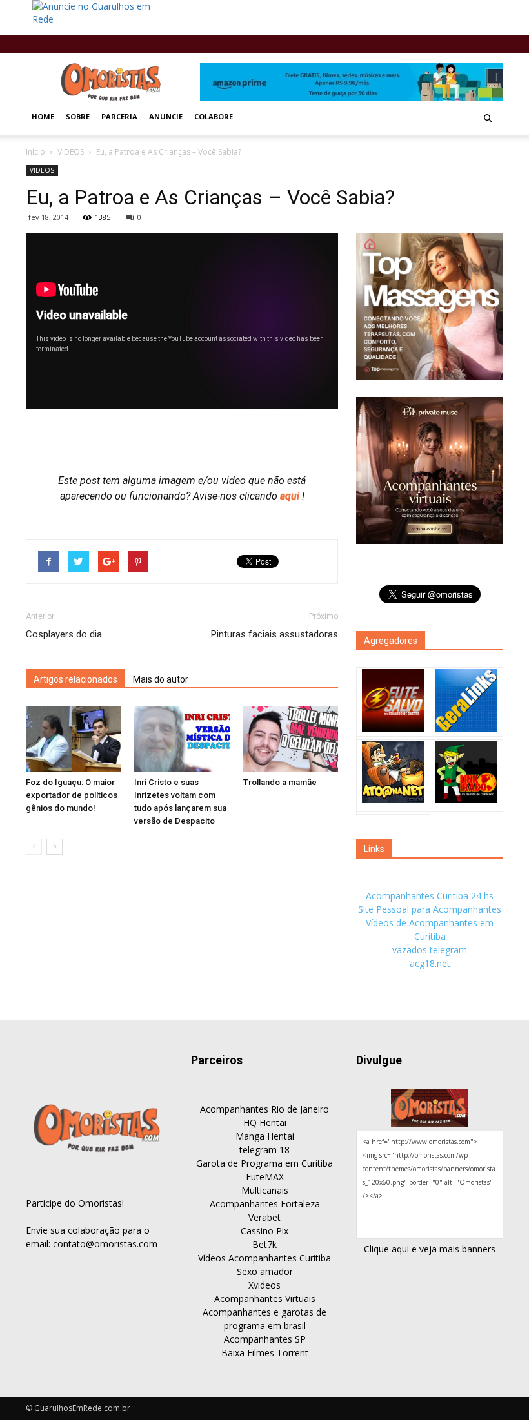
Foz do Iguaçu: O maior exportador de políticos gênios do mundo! (71, 795)
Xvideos (264, 1285)
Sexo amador (265, 1271)
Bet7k (264, 1244)
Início (35, 151)
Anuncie (166, 116)
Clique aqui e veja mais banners (429, 1249)
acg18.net (430, 963)
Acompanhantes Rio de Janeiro (264, 1109)
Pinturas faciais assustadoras (274, 634)
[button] (487, 118)
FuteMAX (265, 1177)
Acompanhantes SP (265, 1339)
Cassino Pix (264, 1231)
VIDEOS (70, 151)
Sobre (78, 116)
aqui (291, 496)
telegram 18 (264, 1149)
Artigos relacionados (75, 679)
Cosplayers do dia (64, 634)
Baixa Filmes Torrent (264, 1353)
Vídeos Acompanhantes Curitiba (264, 1258)
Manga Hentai (264, 1136)
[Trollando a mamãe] (290, 738)
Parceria (119, 116)
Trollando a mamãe (280, 782)
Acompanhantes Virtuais (264, 1298)
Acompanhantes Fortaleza (265, 1204)
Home (43, 116)
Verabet (264, 1217)
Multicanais (264, 1190)
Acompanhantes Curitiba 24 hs (430, 896)
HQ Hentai (264, 1122)
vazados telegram (429, 950)
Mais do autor (160, 679)
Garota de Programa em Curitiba (264, 1163)
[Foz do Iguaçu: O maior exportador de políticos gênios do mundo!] (73, 738)
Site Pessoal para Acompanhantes (429, 909)
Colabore (213, 116)
